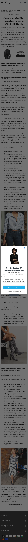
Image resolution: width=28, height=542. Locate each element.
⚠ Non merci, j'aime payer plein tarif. (14, 291)
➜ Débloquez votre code (14, 288)
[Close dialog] (25, 248)
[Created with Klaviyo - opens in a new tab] (14, 295)
